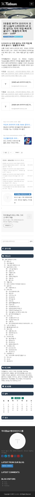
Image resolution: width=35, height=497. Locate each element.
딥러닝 (11, 340)
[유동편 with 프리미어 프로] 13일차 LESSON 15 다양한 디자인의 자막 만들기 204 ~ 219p (13, 176)
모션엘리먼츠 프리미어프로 (11, 138)
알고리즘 (12, 338)
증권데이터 (4, 379)
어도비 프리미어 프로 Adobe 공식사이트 (17, 125)
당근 (26, 373)
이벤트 (11, 272)
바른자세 (12, 287)
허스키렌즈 (19, 379)
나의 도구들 (11, 325)
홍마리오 (4, 377)
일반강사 (13, 375)
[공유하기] (8, 152)
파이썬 (11, 297)
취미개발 (10, 263)
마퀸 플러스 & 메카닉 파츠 (17, 312)
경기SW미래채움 (14, 314)
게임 (10, 278)
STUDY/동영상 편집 (8, 36)
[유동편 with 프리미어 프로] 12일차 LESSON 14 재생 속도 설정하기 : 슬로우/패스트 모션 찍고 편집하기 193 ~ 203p (13, 181)
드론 (10, 321)
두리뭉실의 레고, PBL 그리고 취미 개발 (13, 216)
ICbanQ (8, 375)
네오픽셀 (19, 371)
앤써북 (31, 377)
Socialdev (16, 494)
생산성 (9, 361)
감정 (11, 271)
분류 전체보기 (10, 259)
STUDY (5, 160)
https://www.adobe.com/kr (10, 121)
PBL (8, 261)
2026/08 (17, 398)
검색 (31, 241)
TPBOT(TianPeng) (15, 310)
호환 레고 (12, 331)
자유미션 (15, 380)
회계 (10, 293)
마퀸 (14, 371)
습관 (8, 286)
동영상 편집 (11, 160)
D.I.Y (9, 316)
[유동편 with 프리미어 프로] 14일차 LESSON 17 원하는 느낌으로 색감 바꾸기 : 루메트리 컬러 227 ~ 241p (14, 170)
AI (8, 359)
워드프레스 (28, 375)
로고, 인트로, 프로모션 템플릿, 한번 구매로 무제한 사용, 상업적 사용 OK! (11, 142)
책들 (9, 282)
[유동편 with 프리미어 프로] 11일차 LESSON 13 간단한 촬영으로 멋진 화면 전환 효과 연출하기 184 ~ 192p (14, 186)
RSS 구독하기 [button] (8, 466)
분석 (19, 377)
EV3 (10, 334)
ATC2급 (11, 299)
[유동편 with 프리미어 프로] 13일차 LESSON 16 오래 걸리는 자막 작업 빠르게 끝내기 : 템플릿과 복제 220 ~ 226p (17, 28)
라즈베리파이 (13, 306)
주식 (8, 357)
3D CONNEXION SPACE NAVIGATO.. (20, 323)
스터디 (11, 371)
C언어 (11, 304)
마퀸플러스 (4, 371)
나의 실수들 (13, 269)
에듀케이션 (12, 333)
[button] (2, 13)
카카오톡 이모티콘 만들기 (17, 355)
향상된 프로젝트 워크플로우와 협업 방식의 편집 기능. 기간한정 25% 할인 (16, 128)
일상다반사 (11, 267)
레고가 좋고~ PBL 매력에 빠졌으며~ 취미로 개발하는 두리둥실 (13, 220)
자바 (10, 301)
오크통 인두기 (13, 318)
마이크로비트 (13, 291)
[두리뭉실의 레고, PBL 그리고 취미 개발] (9, 4)
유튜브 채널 (13, 276)
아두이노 (12, 295)
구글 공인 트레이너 (13, 265)
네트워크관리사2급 (15, 308)
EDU (9, 289)
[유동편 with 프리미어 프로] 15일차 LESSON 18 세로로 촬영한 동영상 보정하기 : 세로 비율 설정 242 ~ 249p (14, 165)
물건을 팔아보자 (12, 327)
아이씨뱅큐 (24, 377)
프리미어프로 (21, 375)
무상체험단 (12, 379)
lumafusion (12, 349)
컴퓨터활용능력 (14, 302)
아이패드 (10, 346)
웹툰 (10, 274)
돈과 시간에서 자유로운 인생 (15, 284)
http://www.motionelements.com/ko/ (13, 135)
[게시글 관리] (11, 152)
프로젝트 (10, 353)
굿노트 (11, 351)
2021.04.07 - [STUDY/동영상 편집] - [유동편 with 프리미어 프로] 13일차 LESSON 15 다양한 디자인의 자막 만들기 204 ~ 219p (17, 74)
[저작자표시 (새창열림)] (22, 152)
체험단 (12, 373)
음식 (10, 280)
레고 (9, 329)
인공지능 (25, 371)
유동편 (9, 377)
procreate (12, 348)
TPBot (3, 380)
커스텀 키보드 (13, 319)
